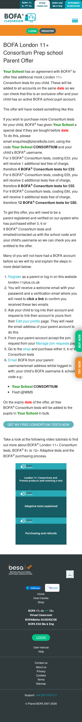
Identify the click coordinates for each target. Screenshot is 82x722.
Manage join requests (52, 343)
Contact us (41, 662)
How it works (41, 598)
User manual (41, 647)
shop (27, 348)
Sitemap (41, 683)
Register (48, 31)
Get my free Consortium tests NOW (38, 424)
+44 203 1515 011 (46, 695)
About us (41, 667)
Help (41, 651)
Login (41, 637)
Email (12, 359)
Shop (41, 602)
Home (41, 594)
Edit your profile (28, 321)
